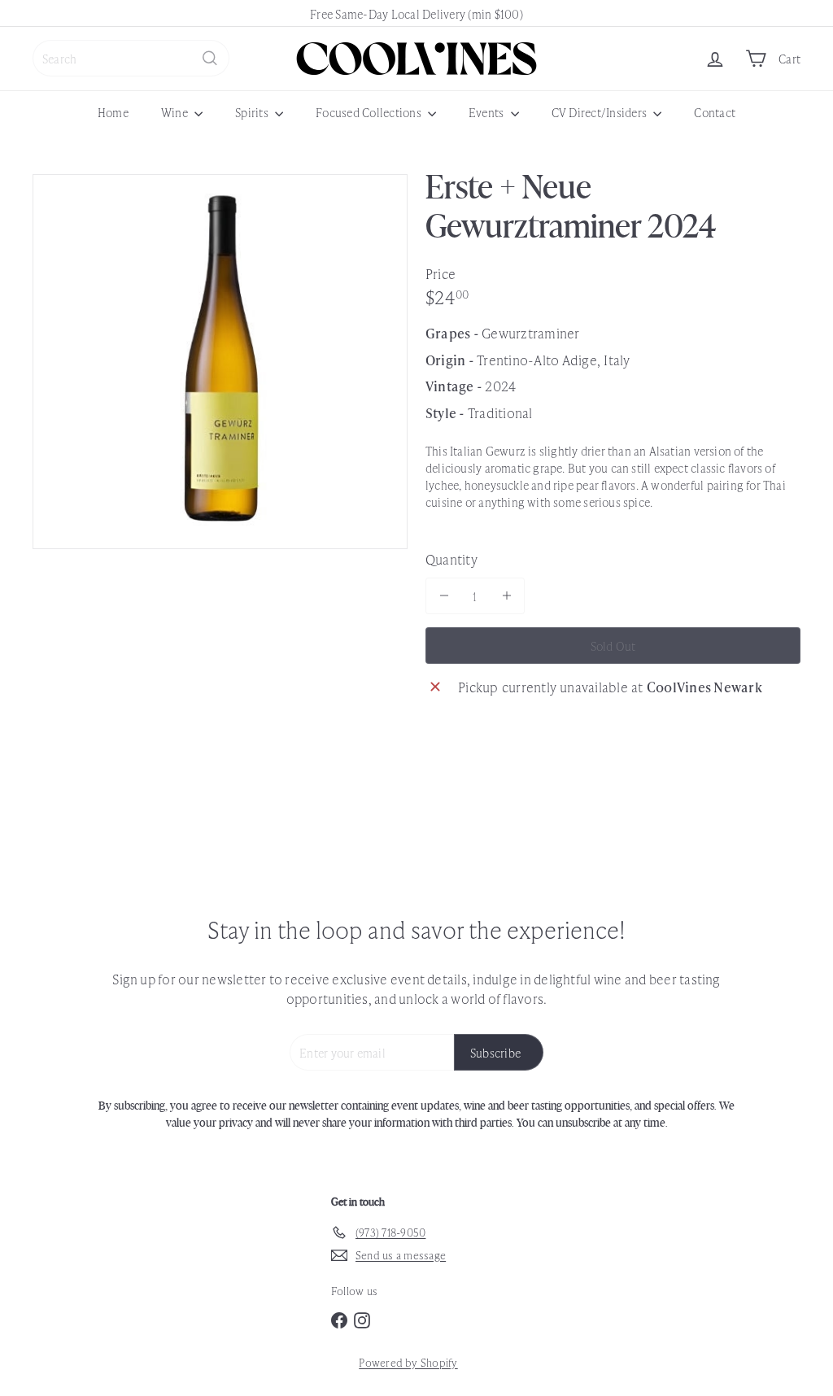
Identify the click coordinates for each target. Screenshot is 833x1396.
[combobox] (131, 58)
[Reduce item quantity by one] (443, 596)
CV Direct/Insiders (601, 111)
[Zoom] (220, 361)
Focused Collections (370, 111)
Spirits (253, 111)
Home (113, 111)
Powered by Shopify (408, 1362)
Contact (714, 111)
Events (488, 111)
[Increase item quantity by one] (506, 596)
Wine (175, 111)
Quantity (451, 559)
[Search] (209, 58)
